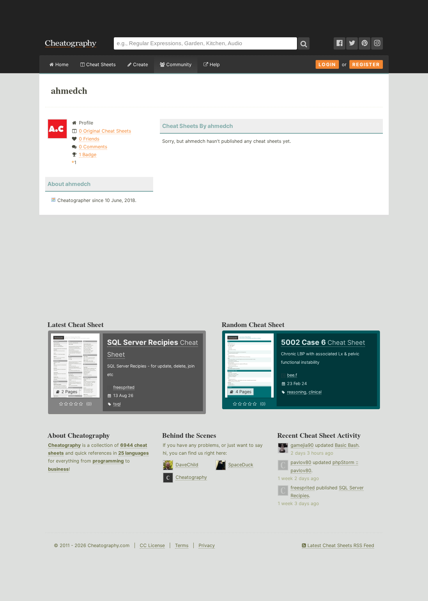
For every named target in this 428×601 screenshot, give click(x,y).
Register (366, 64)
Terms (181, 545)
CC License (152, 545)
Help (214, 64)
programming (108, 461)
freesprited (124, 387)
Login (327, 64)
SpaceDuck (240, 465)
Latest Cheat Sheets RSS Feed (340, 545)
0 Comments (93, 147)
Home (61, 64)
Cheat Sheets (100, 64)
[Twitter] (352, 43)
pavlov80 (301, 462)
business (58, 469)
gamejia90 (302, 445)
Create (140, 64)
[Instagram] (377, 43)
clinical (315, 391)
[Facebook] (339, 43)
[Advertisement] (214, 16)
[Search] (303, 43)
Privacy (207, 545)
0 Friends (89, 139)
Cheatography (64, 445)
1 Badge (87, 154)
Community (178, 64)
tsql (117, 403)
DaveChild (187, 465)
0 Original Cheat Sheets (105, 131)
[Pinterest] (364, 43)
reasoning (296, 391)
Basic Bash (346, 445)
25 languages (133, 453)
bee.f (292, 374)
